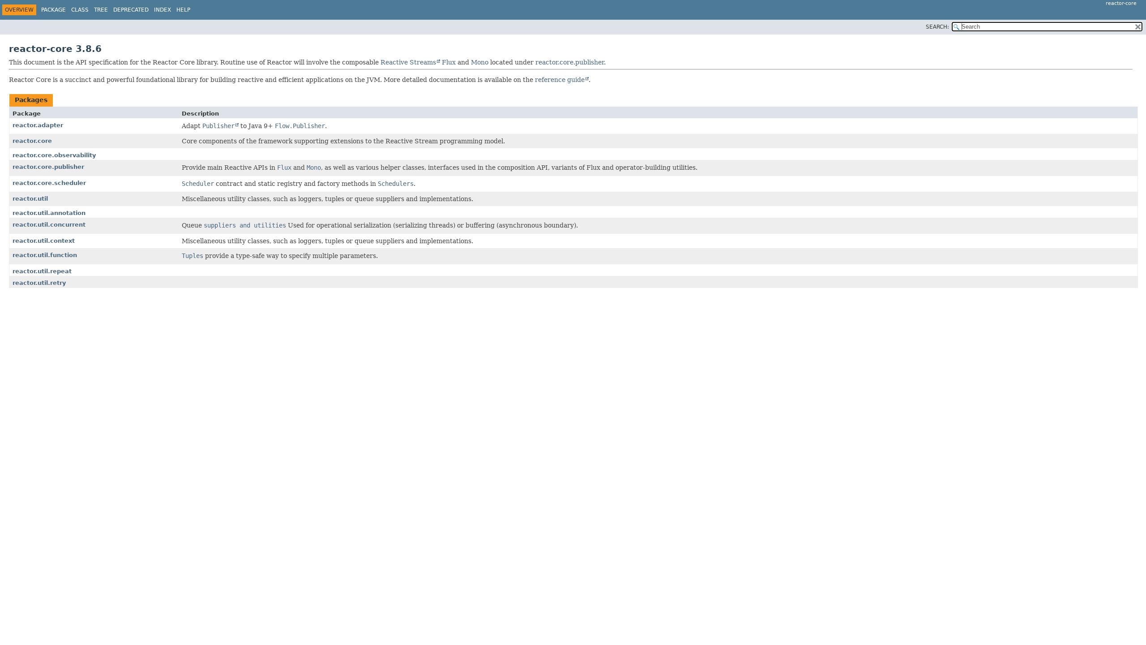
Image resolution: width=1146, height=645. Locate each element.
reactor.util (30, 198)
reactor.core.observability (54, 155)
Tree (101, 10)
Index (162, 10)
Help (183, 10)
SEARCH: (937, 27)
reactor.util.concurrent (49, 224)
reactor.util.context (44, 240)
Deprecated (131, 10)
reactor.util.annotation (49, 213)
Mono (479, 62)
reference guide (560, 79)
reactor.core (32, 141)
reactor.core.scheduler (49, 183)
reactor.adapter (38, 125)
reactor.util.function (45, 255)
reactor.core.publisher (569, 62)
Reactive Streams (408, 62)
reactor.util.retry (39, 283)
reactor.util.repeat (42, 271)
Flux (449, 62)
